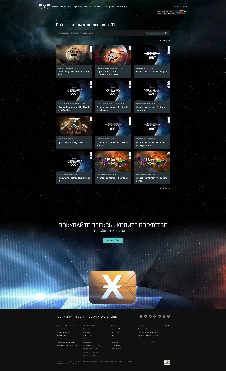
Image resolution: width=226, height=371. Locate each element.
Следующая (166, 40)
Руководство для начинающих (65, 342)
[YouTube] (150, 316)
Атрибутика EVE (116, 345)
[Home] (44, 8)
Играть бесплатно (62, 329)
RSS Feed (141, 339)
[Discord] (159, 316)
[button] (177, 6)
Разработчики (87, 342)
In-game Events (63, 33)
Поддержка (87, 332)
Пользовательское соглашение (148, 332)
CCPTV (91, 33)
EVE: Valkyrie (115, 332)
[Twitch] (154, 316)
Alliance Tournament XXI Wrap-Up (152, 71)
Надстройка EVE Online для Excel (66, 345)
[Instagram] (164, 316)
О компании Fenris (144, 329)
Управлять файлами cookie (146, 342)
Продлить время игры (63, 335)
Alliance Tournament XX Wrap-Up (113, 178)
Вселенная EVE (115, 329)
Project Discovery (116, 348)
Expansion (84, 33)
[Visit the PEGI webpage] (167, 362)
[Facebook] (141, 316)
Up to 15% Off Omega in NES (71, 142)
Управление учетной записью (92, 329)
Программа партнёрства (91, 352)
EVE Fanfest (114, 342)
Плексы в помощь (89, 355)
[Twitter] (145, 316)
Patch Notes (74, 33)
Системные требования (63, 339)
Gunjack (113, 335)
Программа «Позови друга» (92, 345)
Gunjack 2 (114, 339)
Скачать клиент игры (62, 332)
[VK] (168, 316)
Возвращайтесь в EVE (90, 348)
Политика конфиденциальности (148, 335)
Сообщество (87, 335)
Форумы (86, 339)
